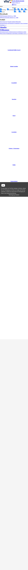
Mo (16, 9)
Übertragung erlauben (14, 194)
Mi (23, 9)
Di (19, 9)
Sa (20, 11)
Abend (3, 11)
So (25, 11)
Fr (16, 11)
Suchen (14, 7)
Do (27, 9)
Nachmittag (11, 9)
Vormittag (4, 9)
